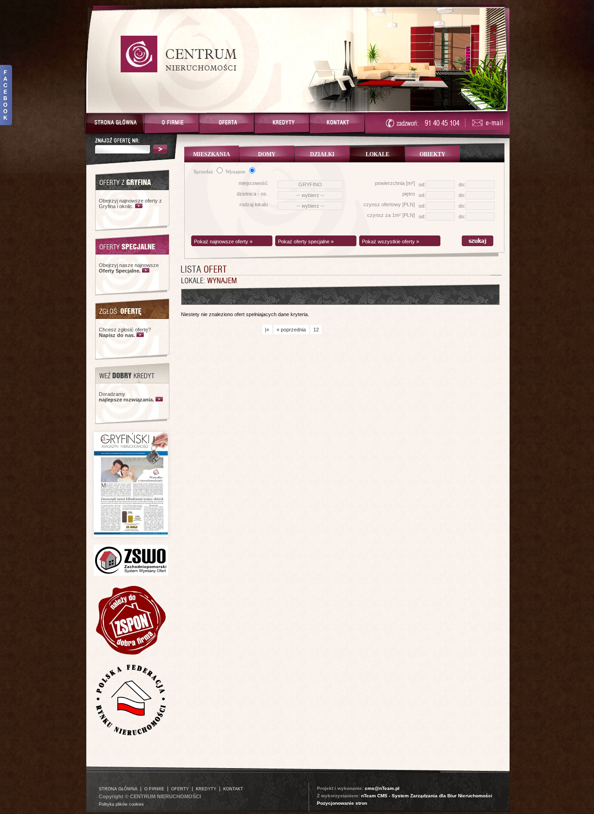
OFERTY (180, 789)
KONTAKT (233, 789)
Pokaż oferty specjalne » (306, 241)
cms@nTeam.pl (382, 788)
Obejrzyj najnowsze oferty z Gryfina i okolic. (130, 203)
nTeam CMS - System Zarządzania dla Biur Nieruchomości (426, 795)
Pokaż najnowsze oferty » (223, 241)
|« (267, 329)
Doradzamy (126, 396)
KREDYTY (206, 789)
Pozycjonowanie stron (342, 803)
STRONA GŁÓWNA (118, 789)
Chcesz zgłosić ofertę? (125, 332)
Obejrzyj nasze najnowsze (129, 267)
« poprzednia (291, 329)
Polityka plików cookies (121, 804)
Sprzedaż (204, 171)
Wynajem (236, 171)
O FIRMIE (154, 789)
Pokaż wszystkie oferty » (390, 241)
